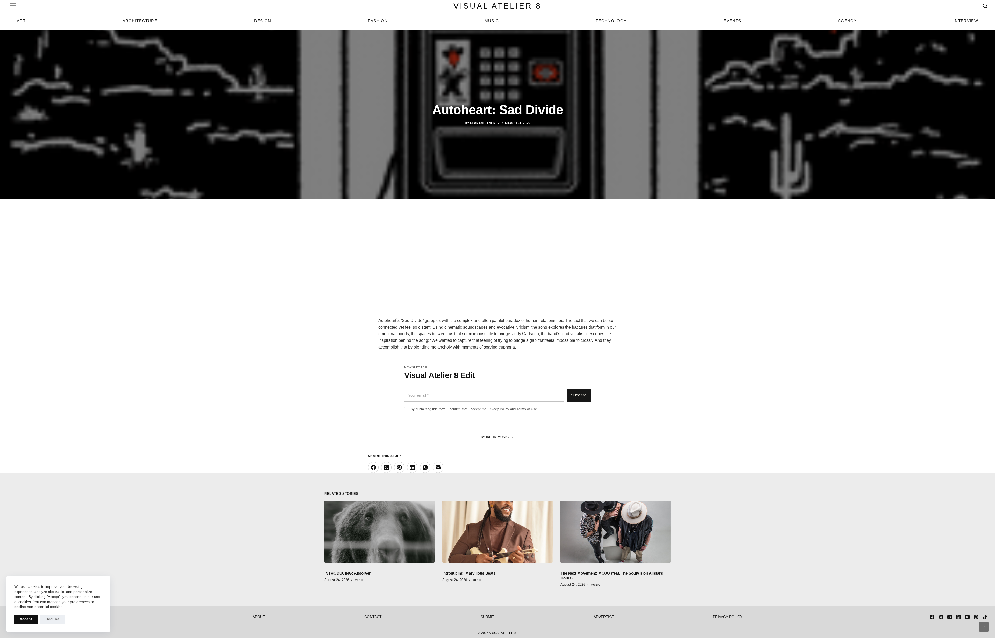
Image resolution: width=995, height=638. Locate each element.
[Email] (438, 467)
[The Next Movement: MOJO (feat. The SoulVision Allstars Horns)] (615, 532)
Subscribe (578, 395)
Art (21, 21)
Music (492, 21)
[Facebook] (373, 467)
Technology (611, 21)
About (259, 617)
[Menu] (12, 6)
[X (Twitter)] (386, 467)
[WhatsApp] (425, 467)
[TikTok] (985, 617)
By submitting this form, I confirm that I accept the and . (474, 409)
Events (732, 21)
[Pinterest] (399, 467)
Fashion (377, 21)
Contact (373, 617)
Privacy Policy (498, 409)
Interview (966, 21)
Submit (487, 617)
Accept (26, 619)
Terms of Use (527, 409)
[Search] (985, 6)
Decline (52, 619)
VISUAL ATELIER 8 (497, 6)
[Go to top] (984, 627)
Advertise (604, 617)
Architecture (140, 21)
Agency (847, 21)
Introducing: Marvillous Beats (468, 573)
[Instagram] (949, 617)
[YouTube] (967, 617)
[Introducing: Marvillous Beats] (497, 532)
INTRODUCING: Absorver (347, 573)
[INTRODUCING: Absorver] (379, 532)
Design (262, 21)
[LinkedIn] (412, 467)
